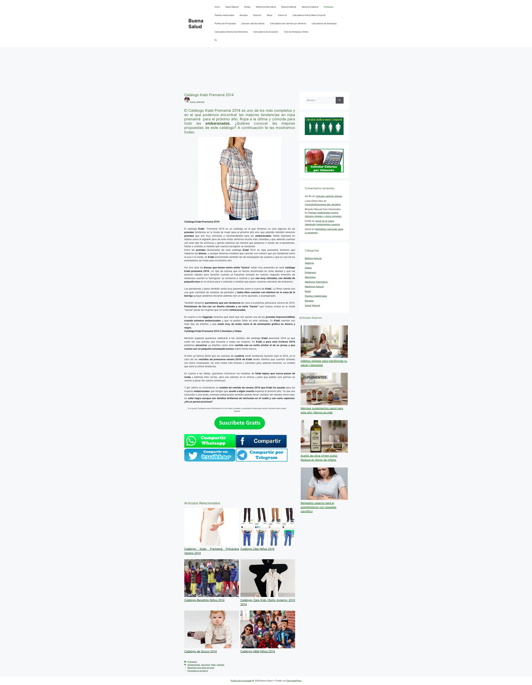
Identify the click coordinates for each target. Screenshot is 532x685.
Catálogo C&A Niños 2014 (257, 549)
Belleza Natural (288, 7)
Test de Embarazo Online (296, 31)
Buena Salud (195, 23)
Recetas (244, 15)
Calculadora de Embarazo (324, 23)
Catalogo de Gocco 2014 (200, 651)
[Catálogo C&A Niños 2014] (267, 544)
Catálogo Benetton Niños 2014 (204, 600)
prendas (220, 665)
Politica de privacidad (241, 680)
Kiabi (213, 665)
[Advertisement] (266, 67)
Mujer (270, 15)
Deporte (257, 15)
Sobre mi (282, 15)
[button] (215, 40)
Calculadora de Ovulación (265, 31)
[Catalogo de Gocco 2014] (211, 647)
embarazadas (193, 665)
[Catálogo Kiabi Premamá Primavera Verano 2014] (211, 544)
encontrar (205, 665)
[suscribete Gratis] (239, 428)
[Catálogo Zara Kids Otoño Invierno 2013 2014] (267, 596)
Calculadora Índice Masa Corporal (308, 15)
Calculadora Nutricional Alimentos (231, 31)
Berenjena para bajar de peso (200, 667)
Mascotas (310, 277)
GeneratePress (294, 680)
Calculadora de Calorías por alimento (288, 23)
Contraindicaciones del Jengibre (323, 204)
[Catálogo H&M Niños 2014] (267, 647)
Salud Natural (232, 7)
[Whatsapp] (210, 446)
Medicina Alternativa (266, 7)
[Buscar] (340, 100)
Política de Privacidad (225, 23)
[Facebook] (261, 446)
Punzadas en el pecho (197, 670)
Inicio (217, 7)
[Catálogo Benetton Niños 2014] (211, 596)
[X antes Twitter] (210, 460)
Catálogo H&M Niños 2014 (257, 651)
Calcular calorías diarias (252, 23)
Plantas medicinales (224, 15)
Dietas (247, 7)
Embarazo (328, 7)
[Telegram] (261, 460)
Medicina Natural (310, 7)
